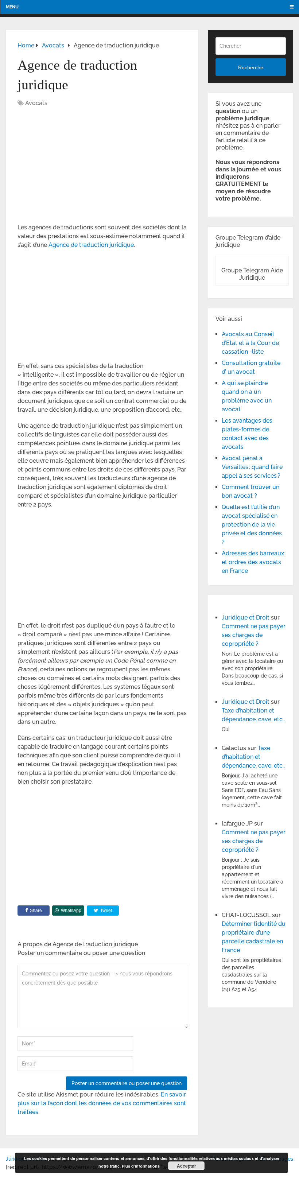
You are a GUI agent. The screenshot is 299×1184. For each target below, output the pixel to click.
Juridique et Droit (245, 617)
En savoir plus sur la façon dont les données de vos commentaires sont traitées (102, 1103)
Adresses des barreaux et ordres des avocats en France (253, 562)
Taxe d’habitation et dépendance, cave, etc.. (253, 757)
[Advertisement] (79, 166)
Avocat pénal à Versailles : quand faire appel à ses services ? (252, 467)
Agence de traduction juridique (91, 244)
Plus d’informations (141, 1166)
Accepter (186, 1165)
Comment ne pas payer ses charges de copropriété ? (254, 635)
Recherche (250, 67)
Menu (12, 6)
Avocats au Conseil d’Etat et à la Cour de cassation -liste (250, 343)
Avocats (36, 103)
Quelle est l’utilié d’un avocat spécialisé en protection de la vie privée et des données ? (252, 525)
